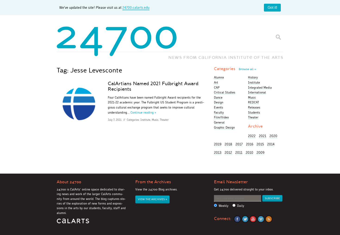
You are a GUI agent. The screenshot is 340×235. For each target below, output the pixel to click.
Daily (240, 206)
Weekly (224, 206)
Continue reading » (143, 112)
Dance (218, 97)
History (253, 77)
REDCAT (253, 102)
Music (155, 119)
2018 (228, 144)
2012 (228, 152)
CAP (216, 87)
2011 (238, 152)
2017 (239, 144)
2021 (262, 136)
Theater (164, 119)
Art (216, 82)
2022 (252, 136)
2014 (271, 144)
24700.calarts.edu (135, 7)
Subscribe (272, 198)
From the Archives (153, 182)
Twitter (245, 219)
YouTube (253, 219)
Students (254, 112)
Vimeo (260, 219)
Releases (254, 107)
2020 (273, 136)
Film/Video (221, 117)
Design (218, 102)
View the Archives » (152, 199)
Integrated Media (260, 87)
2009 (260, 152)
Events (218, 107)
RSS (268, 219)
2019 (217, 144)
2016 (249, 144)
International (257, 92)
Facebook (237, 219)
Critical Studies (224, 92)
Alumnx (219, 77)
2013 (217, 152)
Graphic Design (224, 127)
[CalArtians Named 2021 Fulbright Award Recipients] (79, 104)
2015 (260, 144)
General (219, 122)
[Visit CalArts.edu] (73, 223)
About (69, 182)
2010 (249, 152)
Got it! (272, 7)
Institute (145, 119)
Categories (235, 68)
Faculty (219, 112)
